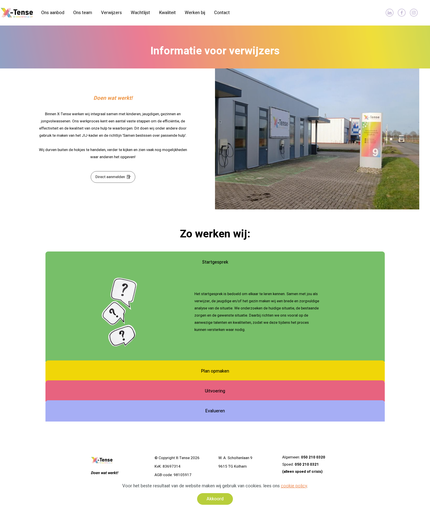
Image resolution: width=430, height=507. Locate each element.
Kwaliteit (167, 12)
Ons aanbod (52, 12)
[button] (215, 262)
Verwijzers (111, 12)
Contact (222, 12)
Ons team (82, 12)
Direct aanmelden (111, 177)
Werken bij (195, 12)
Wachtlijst (140, 12)
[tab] (215, 262)
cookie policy (294, 486)
